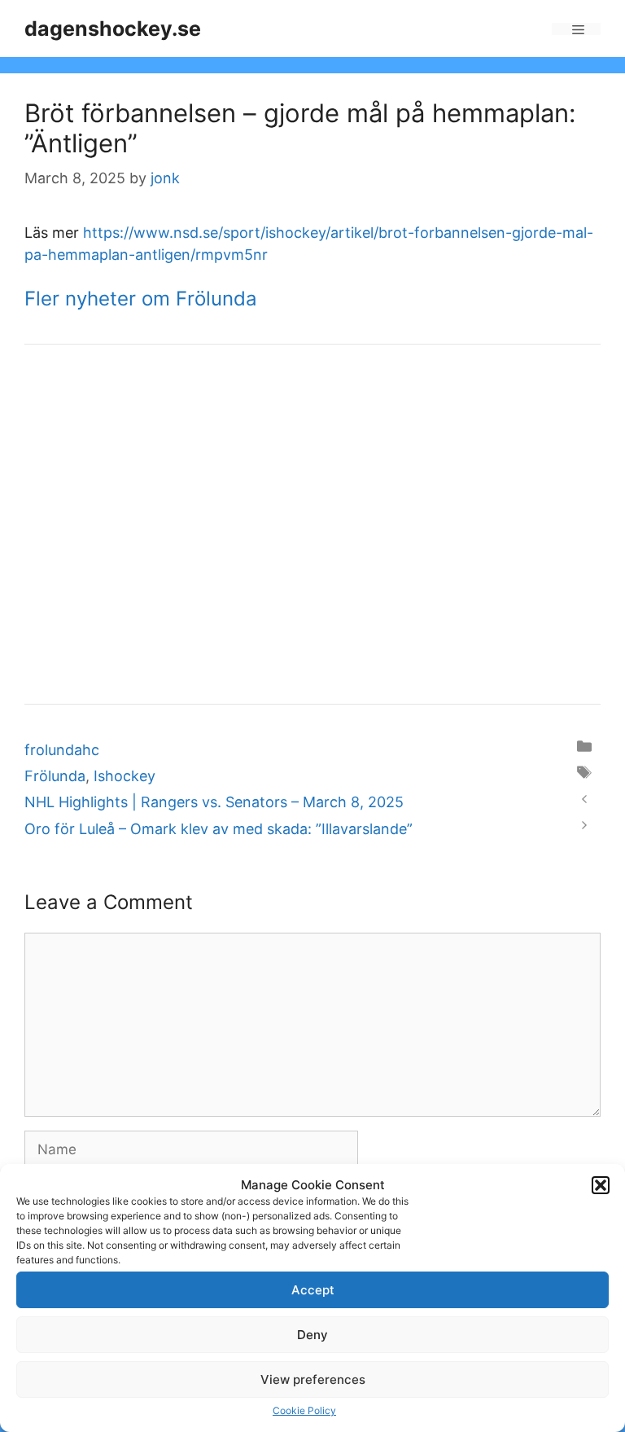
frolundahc (61, 749)
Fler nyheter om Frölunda (140, 298)
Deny (312, 1334)
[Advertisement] (312, 535)
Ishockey (124, 775)
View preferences (312, 1379)
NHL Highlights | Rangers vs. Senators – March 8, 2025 (214, 801)
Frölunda (54, 775)
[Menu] (576, 29)
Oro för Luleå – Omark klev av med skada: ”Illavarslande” (218, 828)
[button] (600, 1185)
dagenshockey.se (112, 28)
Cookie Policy (304, 1410)
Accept (312, 1290)
